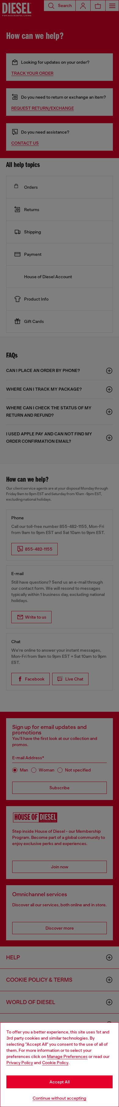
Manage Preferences (67, 1056)
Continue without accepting (59, 1098)
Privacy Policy (19, 1062)
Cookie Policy (55, 1062)
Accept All (59, 1081)
